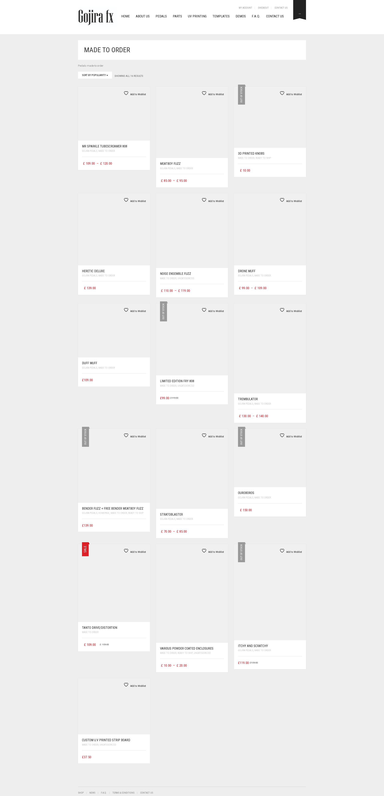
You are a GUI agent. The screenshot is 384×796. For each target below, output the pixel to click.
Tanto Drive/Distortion (99, 628)
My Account (245, 7)
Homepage (103, 513)
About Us (143, 16)
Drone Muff (246, 271)
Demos (241, 16)
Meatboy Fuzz (170, 164)
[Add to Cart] (144, 379)
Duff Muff (89, 363)
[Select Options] (143, 163)
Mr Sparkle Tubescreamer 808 (104, 146)
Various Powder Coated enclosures (186, 648)
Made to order (106, 151)
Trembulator (248, 399)
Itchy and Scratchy (253, 646)
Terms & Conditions (123, 792)
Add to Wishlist (138, 94)
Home (125, 16)
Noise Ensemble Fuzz (175, 274)
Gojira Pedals (89, 151)
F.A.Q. (256, 16)
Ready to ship (263, 158)
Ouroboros (246, 493)
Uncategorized (186, 278)
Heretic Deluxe (93, 271)
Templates (221, 16)
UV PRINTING (197, 16)
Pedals (161, 16)
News (92, 792)
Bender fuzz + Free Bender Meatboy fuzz (112, 508)
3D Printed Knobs (251, 153)
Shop (81, 792)
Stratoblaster (171, 514)
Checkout (263, 7)
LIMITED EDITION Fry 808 (177, 381)
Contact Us (281, 7)
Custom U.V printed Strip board (106, 740)
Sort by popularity (94, 75)
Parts (177, 16)
